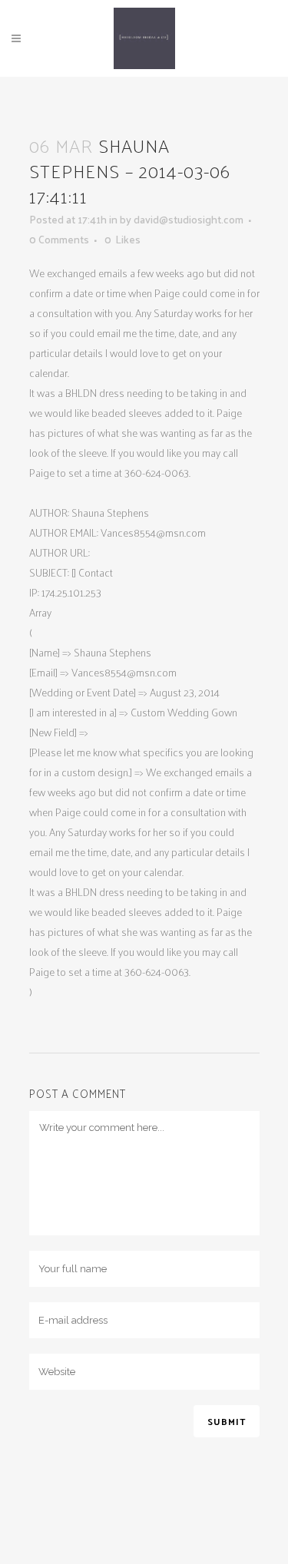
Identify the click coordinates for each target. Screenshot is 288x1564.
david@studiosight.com (188, 219)
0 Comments (59, 239)
